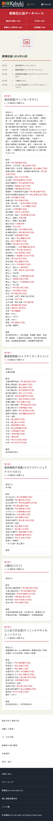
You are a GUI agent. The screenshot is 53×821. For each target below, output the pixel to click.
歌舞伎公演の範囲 (9, 745)
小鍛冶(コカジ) (20, 80)
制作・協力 (7, 761)
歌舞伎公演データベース (26, 13)
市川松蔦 (22, 200)
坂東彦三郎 (23, 186)
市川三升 (22, 177)
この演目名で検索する (15, 103)
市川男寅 (18, 322)
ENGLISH (47, 4)
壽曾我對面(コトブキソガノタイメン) (28, 70)
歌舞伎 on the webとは (12, 790)
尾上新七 (18, 422)
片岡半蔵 (27, 276)
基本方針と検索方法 (10, 720)
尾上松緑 (29, 165)
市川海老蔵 (19, 162)
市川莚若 (20, 290)
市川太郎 (17, 226)
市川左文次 (19, 258)
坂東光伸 (20, 223)
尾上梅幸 (40, 168)
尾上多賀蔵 (19, 428)
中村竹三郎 (22, 212)
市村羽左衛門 (22, 180)
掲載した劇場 (8, 728)
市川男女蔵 (38, 191)
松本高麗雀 (16, 310)
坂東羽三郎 (18, 308)
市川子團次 (19, 241)
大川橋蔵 (29, 206)
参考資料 (6, 753)
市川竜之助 (29, 302)
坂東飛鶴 (18, 425)
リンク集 (6, 806)
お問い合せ (7, 774)
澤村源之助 (26, 232)
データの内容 (8, 737)
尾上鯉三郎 (21, 244)
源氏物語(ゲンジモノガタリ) (25, 65)
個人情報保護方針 (9, 798)
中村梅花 (24, 264)
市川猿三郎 (24, 249)
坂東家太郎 (21, 279)
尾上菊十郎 (26, 520)
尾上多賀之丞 (38, 194)
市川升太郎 (19, 439)
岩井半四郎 (29, 203)
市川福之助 (19, 293)
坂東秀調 (22, 235)
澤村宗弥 (24, 267)
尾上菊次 (18, 419)
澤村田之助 (23, 188)
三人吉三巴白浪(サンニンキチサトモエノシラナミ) (30, 86)
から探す (13, 21)
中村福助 (18, 197)
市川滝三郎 (21, 287)
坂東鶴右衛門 (23, 534)
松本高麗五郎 (27, 247)
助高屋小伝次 (25, 255)
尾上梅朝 (22, 261)
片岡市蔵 (20, 209)
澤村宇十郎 (26, 270)
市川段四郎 (26, 183)
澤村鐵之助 (19, 305)
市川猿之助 (28, 381)
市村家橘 (28, 215)
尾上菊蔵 (24, 238)
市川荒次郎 (23, 252)
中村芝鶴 (26, 229)
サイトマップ (8, 782)
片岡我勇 (27, 282)
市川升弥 (19, 299)
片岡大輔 (22, 217)
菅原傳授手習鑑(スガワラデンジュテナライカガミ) (31, 75)
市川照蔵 (22, 517)
